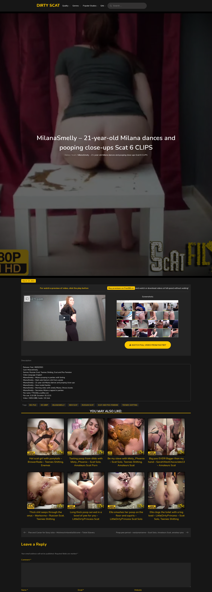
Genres (76, 5)
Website (138, 590)
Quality (65, 5)
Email (81, 590)
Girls (102, 5)
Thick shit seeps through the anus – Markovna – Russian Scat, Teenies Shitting (45, 515)
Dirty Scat (48, 5)
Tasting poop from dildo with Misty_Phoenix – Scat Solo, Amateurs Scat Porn (86, 462)
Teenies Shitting (129, 405)
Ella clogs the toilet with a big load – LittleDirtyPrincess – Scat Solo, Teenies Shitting (166, 515)
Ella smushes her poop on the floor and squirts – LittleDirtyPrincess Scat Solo (126, 515)
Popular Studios (89, 5)
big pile (32, 405)
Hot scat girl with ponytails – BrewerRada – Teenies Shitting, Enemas (46, 462)
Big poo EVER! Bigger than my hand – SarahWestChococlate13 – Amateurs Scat (166, 462)
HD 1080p (44, 405)
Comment (26, 559)
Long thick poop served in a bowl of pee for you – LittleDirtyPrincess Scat (86, 515)
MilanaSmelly (58, 405)
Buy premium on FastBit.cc (121, 288)
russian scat (88, 405)
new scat (73, 405)
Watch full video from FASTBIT (148, 345)
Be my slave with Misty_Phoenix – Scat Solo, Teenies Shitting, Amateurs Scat (126, 462)
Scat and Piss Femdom (108, 405)
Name (24, 590)
